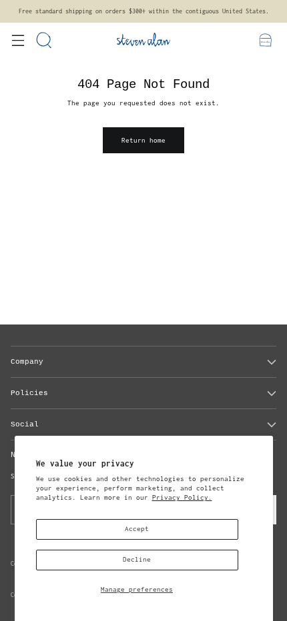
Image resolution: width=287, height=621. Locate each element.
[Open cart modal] (265, 39)
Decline (137, 559)
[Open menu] (17, 39)
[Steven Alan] (143, 39)
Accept (137, 528)
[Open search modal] (44, 39)
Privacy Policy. (182, 497)
